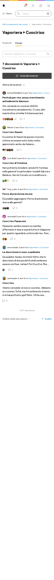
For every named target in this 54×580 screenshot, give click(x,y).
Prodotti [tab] (7, 43)
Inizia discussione (29, 75)
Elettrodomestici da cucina (15, 24)
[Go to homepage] (4, 5)
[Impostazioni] (25, 5)
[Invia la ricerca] (18, 13)
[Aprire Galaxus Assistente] (40, 5)
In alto (48, 318)
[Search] (48, 54)
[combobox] (13, 85)
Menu (9, 13)
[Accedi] (33, 6)
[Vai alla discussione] (27, 106)
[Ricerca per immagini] (48, 14)
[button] (29, 319)
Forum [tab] (18, 43)
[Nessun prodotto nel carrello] (48, 5)
